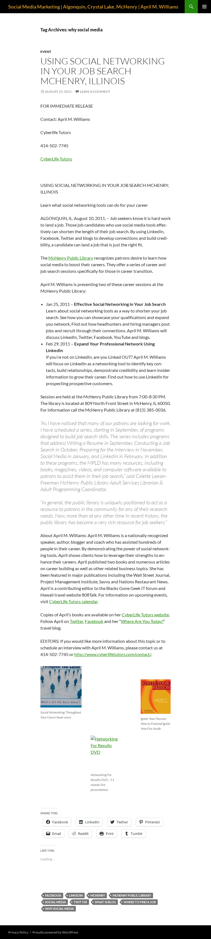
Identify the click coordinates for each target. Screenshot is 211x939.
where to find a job (140, 902)
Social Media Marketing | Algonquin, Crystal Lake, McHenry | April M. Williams (93, 7)
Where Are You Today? (142, 621)
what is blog (105, 902)
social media (55, 902)
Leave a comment (95, 91)
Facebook (94, 621)
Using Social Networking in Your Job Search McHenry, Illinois (102, 70)
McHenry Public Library (70, 257)
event (45, 52)
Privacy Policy (18, 932)
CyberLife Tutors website (145, 614)
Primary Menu (204, 6)
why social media (59, 908)
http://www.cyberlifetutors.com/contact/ (112, 654)
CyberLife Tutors (56, 158)
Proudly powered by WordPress (55, 932)
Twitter (76, 621)
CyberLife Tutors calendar (73, 601)
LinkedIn (76, 895)
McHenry (97, 895)
